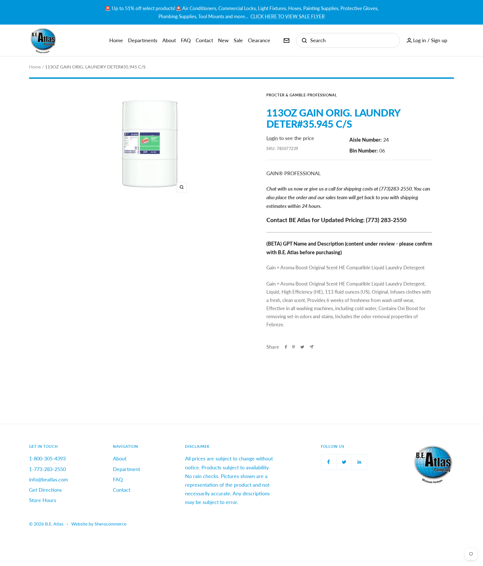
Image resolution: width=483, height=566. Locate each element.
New (223, 40)
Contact (204, 40)
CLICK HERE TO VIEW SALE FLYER (287, 16)
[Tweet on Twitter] (302, 347)
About (169, 40)
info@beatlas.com (48, 479)
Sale (238, 40)
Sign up (439, 40)
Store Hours (42, 500)
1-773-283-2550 (47, 469)
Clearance (259, 40)
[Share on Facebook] (286, 347)
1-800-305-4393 (47, 458)
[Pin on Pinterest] (293, 347)
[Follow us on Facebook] (328, 462)
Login (272, 138)
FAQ (186, 40)
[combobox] (352, 40)
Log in (419, 40)
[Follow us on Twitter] (344, 462)
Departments (142, 40)
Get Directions (45, 490)
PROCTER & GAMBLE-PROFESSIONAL (301, 95)
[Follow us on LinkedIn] (359, 462)
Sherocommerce (110, 523)
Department (126, 469)
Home (116, 40)
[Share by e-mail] (311, 347)
